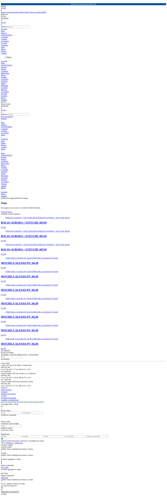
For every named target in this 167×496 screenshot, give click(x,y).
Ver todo (4, 29)
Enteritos (4, 82)
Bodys (3, 98)
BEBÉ (43, 12)
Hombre (16, 12)
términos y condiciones (14, 443)
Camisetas (4, 71)
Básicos (3, 33)
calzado (38, 12)
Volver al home (6, 212)
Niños (26, 12)
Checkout (4, 478)
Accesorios (5, 41)
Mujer (22, 12)
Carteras (4, 53)
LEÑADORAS (6, 35)
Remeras (4, 90)
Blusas (3, 49)
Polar (3, 31)
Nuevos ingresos (7, 12)
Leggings (4, 88)
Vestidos (4, 77)
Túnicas (32, 12)
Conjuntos (4, 79)
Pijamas (3, 67)
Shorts (3, 84)
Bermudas (4, 86)
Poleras (3, 51)
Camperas (4, 37)
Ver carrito (4, 467)
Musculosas (5, 73)
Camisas (4, 39)
